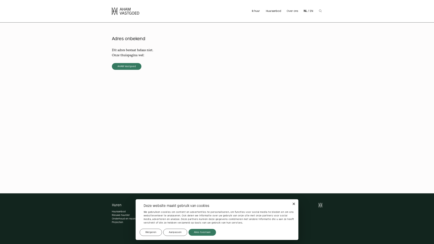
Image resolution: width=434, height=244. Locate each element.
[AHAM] (127, 11)
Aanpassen (175, 232)
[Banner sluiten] (293, 203)
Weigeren (150, 232)
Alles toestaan (202, 232)
